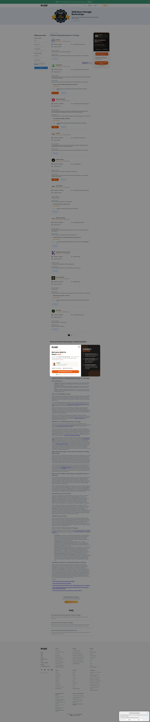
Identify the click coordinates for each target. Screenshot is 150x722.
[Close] (79, 347)
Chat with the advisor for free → (65, 371)
